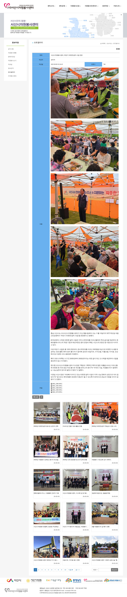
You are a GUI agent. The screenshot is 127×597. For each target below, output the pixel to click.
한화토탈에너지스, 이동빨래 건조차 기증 (46, 493)
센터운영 (62, 6)
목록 (36, 397)
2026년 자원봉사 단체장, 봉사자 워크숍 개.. (47, 459)
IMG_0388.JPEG (57, 388)
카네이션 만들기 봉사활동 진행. (72, 426)
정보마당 (105, 6)
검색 (115, 570)
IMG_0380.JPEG (57, 384)
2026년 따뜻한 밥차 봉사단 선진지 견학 (46, 426)
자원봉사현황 (12, 53)
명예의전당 (11, 56)
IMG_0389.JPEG (57, 390)
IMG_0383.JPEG (57, 386)
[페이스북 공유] (41, 397)
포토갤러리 (11, 72)
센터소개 (51, 6)
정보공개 (11, 68)
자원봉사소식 (12, 60)
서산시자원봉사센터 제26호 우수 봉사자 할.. (47, 560)
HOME (103, 43)
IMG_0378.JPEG (57, 392)
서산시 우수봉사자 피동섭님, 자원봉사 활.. (76, 526)
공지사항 (11, 49)
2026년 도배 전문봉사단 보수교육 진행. (75, 459)
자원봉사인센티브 (91, 6)
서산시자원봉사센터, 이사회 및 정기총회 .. (76, 493)
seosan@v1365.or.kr (70, 590)
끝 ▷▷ (78, 570)
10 (65, 570)
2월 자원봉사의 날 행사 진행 (100, 526)
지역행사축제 (12, 76)
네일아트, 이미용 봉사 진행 (71, 560)
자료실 (10, 64)
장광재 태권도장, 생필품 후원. (101, 493)
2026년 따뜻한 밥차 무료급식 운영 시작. (104, 426)
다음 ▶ (71, 570)
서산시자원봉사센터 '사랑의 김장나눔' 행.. (105, 560)
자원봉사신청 (75, 6)
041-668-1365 (70, 588)
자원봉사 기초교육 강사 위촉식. (101, 459)
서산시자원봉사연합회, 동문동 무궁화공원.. (47, 526)
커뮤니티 (117, 6)
